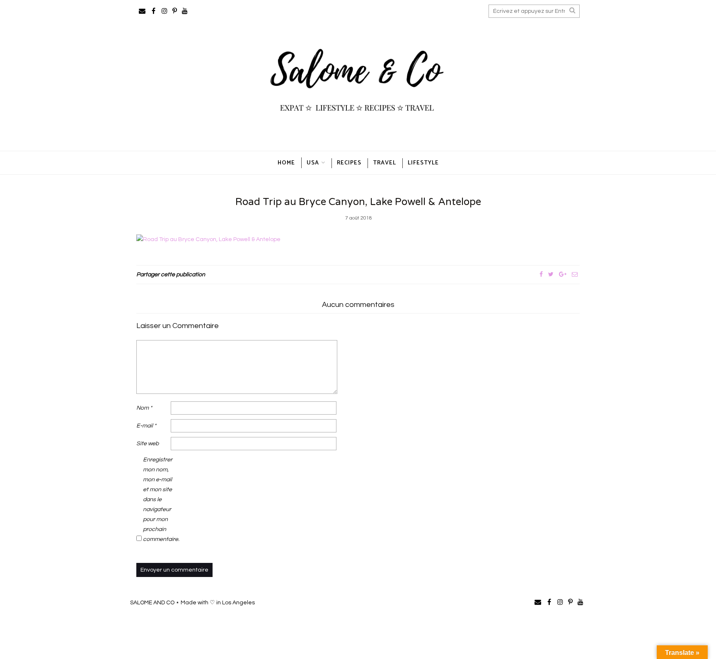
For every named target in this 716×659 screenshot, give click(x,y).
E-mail (146, 426)
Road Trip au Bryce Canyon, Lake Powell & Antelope (358, 202)
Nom (144, 408)
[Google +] (562, 275)
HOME (286, 163)
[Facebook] (541, 275)
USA (313, 163)
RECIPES (349, 163)
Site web (147, 444)
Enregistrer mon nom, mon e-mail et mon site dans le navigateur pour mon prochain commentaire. (159, 499)
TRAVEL (384, 163)
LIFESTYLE (423, 163)
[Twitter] (551, 275)
